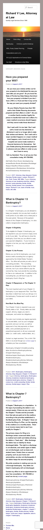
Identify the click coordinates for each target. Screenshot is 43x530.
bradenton (15, 378)
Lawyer (24, 177)
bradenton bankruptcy (27, 378)
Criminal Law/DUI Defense (25, 44)
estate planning (17, 183)
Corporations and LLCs (13, 53)
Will (19, 179)
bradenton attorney (23, 181)
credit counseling (19, 382)
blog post (29, 175)
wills (14, 189)
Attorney (19, 175)
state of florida (25, 187)
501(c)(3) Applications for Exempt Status (18, 57)
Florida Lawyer (17, 177)
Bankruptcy (9, 44)
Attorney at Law (11, 181)
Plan (28, 384)
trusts (8, 189)
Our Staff (9, 62)
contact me (9, 382)
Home (8, 39)
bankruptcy (24, 376)
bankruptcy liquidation (13, 505)
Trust (10, 179)
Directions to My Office (22, 62)
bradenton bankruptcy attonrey (16, 380)
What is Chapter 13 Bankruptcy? (17, 200)
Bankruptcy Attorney (29, 503)
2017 (13, 175)
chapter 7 (25, 509)
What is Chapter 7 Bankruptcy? (16, 395)
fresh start (14, 513)
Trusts (15, 179)
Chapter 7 (25, 501)
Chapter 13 (26, 374)
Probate (30, 48)
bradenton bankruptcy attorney (24, 507)
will (11, 189)
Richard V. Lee (15, 187)
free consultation (27, 185)
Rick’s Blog (16, 39)
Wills (22, 179)
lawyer (8, 187)
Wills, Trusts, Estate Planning (15, 48)
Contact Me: (27, 39)
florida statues (16, 185)
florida (24, 183)
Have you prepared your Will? (17, 78)
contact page (30, 341)
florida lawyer (16, 384)
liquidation (27, 513)
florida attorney (24, 511)
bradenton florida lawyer (14, 509)
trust (32, 187)
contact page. (23, 476)
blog (23, 175)
